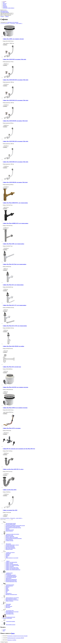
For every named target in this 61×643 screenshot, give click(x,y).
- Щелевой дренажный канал (11, 594)
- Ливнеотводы (8, 578)
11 (8, 23)
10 (7, 23)
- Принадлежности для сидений (11, 557)
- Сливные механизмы (9, 545)
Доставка (5, 3)
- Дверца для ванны (9, 600)
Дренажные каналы (10, 584)
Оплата (4, 4)
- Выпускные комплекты (10, 548)
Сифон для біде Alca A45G (9, 489)
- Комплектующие (9, 549)
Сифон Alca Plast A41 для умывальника (13, 284)
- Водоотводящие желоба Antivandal (12, 526)
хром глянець (6, 43)
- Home (6, 587)
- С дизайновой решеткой (10, 575)
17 (10, 23)
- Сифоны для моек (9, 563)
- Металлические (8, 606)
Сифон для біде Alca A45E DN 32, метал (13, 469)
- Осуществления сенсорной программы (13, 538)
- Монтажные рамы (9, 535)
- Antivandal (7, 605)
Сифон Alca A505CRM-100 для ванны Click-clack (15, 141)
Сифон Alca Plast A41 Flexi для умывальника (14, 264)
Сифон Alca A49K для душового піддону (13, 38)
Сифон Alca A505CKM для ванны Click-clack (14, 59)
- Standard (7, 590)
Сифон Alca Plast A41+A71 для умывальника (14, 305)
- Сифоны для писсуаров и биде (11, 567)
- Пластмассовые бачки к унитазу (12, 544)
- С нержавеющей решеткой (11, 576)
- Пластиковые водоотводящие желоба (13, 527)
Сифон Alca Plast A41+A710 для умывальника (15, 325)
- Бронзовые (7, 607)
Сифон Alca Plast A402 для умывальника (13, 243)
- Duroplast (7, 554)
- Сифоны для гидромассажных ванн (12, 569)
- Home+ (7, 589)
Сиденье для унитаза (10, 552)
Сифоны (7, 16)
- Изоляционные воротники (11, 580)
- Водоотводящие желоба (10, 524)
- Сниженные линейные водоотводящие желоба (15, 525)
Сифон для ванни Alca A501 (10, 510)
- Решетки (7, 528)
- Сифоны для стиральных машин (12, 568)
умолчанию (9, 22)
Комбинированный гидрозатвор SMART (15, 637)
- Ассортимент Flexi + (9, 613)
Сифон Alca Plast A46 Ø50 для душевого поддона (15, 387)
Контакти (5, 5)
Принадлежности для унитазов (12, 597)
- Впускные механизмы (10, 547)
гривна (4, 629)
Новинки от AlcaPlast (11, 639)
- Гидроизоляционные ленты (11, 581)
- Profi (6, 591)
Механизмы (8, 543)
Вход (7, 11)
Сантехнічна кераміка (10, 621)
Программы (8, 604)
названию (16, 22)
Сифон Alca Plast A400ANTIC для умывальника (15, 202)
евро (4, 630)
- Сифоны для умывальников (11, 562)
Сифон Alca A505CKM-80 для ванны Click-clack (15, 120)
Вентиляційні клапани (10, 624)
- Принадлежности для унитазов (11, 599)
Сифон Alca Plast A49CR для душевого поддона (15, 407)
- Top (6, 592)
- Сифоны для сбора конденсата (11, 564)
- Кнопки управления (9, 536)
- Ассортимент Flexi (9, 612)
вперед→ (20, 23)
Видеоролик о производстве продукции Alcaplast (17, 635)
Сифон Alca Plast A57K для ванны (12, 428)
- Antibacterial (8, 553)
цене (13, 22)
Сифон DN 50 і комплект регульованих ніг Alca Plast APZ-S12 (19, 448)
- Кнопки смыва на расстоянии (11, 537)
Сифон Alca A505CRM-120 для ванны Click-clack (15, 161)
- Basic (6, 556)
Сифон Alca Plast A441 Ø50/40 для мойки (13, 346)
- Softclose (7, 555)
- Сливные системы (9, 540)
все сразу (13, 23)
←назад (16, 23)
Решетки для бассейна (7, 618)
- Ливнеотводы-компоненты (11, 579)
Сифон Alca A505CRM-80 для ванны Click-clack (15, 182)
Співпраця (5, 6)
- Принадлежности (9, 530)
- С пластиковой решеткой (10, 577)
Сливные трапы (9, 572)
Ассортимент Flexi (10, 610)
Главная (2, 16)
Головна (4, 1)
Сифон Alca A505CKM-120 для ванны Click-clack (15, 100)
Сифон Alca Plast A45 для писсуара (12, 366)
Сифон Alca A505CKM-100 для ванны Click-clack (15, 79)
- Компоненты (8, 573)
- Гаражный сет (8, 593)
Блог (4, 2)
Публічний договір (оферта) (8, 7)
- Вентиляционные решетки (11, 598)
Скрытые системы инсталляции (12, 534)
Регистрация (3, 11)
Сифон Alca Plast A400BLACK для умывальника (15, 223)
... (9, 23)
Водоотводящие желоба (11, 523)
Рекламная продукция (10, 617)
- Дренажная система (9, 529)
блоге (13, 633)
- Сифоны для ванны (9, 566)
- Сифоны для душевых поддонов (12, 565)
